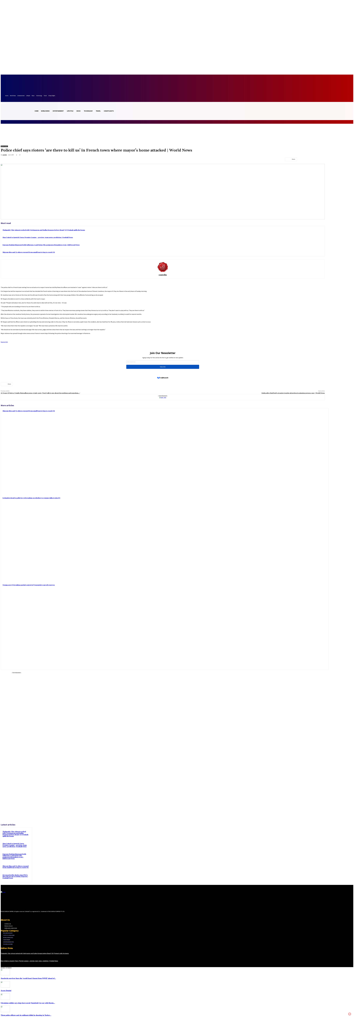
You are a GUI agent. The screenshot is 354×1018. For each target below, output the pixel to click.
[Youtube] (15, 915)
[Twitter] (308, 159)
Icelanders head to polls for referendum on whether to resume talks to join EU (31, 498)
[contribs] (162, 266)
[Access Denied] (5, 987)
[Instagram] (5, 915)
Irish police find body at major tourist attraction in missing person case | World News (293, 393)
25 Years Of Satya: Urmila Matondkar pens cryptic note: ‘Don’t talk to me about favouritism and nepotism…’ (40, 393)
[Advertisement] (16, 747)
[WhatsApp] (322, 159)
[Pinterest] (315, 159)
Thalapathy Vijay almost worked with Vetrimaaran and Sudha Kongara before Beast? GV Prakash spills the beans (44, 230)
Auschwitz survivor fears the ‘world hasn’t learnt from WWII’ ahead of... (28, 978)
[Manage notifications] (349, 1013)
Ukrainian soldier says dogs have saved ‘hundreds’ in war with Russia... (28, 1003)
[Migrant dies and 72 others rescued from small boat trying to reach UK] (284, 452)
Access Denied (6, 991)
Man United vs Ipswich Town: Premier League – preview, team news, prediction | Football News (38, 237)
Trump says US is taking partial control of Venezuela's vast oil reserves (29, 585)
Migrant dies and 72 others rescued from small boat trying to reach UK (29, 252)
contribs (4, 155)
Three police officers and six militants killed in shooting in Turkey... (26, 1015)
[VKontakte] (12, 915)
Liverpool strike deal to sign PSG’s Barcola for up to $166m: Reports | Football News (15, 876)
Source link (4, 342)
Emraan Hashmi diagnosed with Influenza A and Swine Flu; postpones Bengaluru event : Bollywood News (41, 245)
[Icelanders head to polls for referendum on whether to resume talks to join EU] (284, 539)
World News (4, 146)
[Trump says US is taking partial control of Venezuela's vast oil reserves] (284, 626)
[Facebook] (302, 159)
